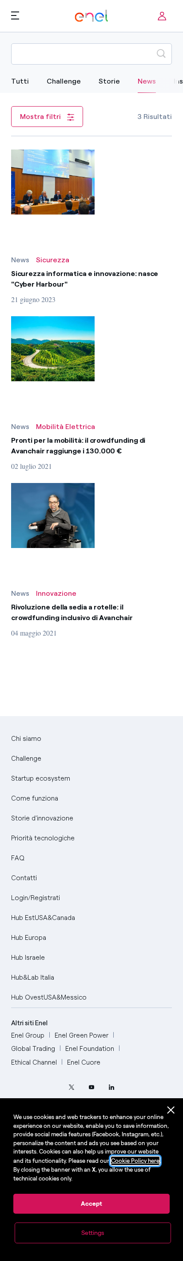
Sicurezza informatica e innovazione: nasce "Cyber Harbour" (85, 278)
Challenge (64, 81)
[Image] (53, 182)
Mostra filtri (41, 116)
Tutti (20, 81)
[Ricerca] (161, 53)
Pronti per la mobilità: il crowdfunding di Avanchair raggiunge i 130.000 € (78, 445)
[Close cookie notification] (171, 1110)
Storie (109, 81)
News (147, 81)
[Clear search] (140, 53)
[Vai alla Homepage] (91, 16)
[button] (15, 15)
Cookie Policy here (135, 1161)
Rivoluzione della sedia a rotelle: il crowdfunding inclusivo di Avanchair (72, 612)
